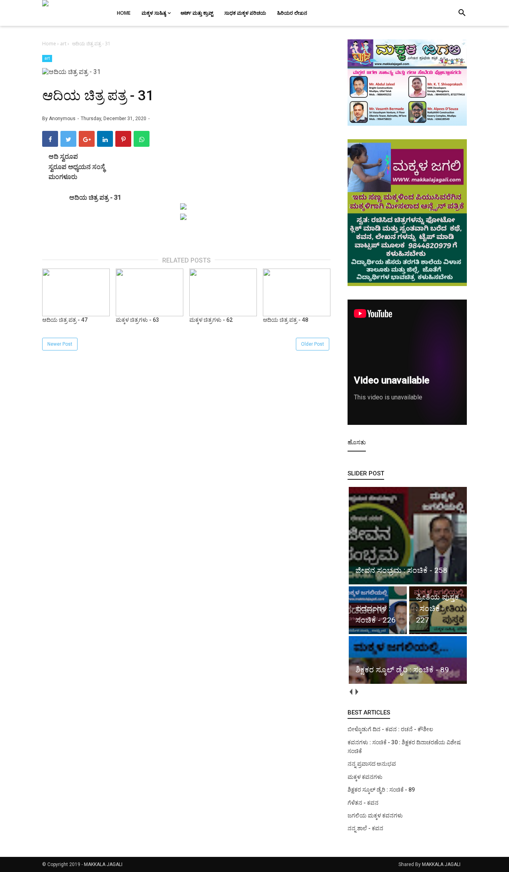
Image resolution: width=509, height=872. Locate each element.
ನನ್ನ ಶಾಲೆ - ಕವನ (365, 828)
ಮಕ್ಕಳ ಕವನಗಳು (365, 777)
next (356, 692)
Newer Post (59, 344)
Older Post (312, 344)
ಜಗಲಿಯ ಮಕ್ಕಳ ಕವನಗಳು (375, 815)
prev (351, 692)
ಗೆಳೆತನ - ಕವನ (363, 803)
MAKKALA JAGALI (103, 864)
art (47, 58)
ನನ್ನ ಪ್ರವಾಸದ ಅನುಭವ (372, 764)
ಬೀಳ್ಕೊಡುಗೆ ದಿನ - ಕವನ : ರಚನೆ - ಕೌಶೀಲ (390, 729)
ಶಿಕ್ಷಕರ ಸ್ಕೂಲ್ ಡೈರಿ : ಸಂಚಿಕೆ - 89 (381, 789)
